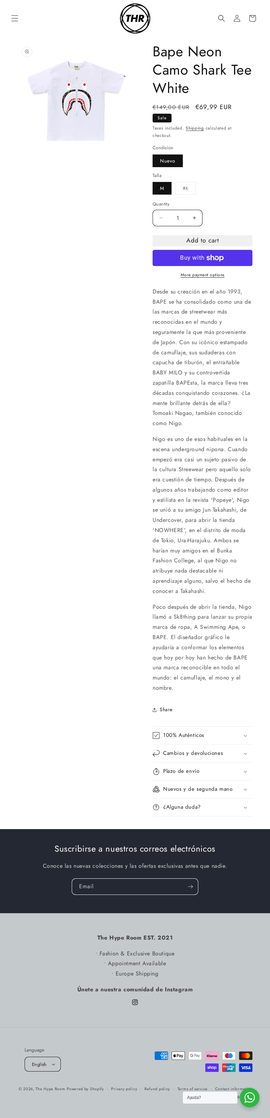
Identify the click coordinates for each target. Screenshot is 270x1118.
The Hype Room (50, 1089)
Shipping (195, 128)
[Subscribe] (190, 886)
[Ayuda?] (249, 1097)
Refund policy (157, 1089)
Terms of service (193, 1089)
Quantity (161, 204)
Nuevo (167, 160)
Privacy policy (124, 1089)
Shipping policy (238, 1096)
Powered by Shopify (85, 1089)
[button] (14, 18)
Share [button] (166, 709)
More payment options (203, 275)
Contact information (233, 1089)
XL (189, 189)
